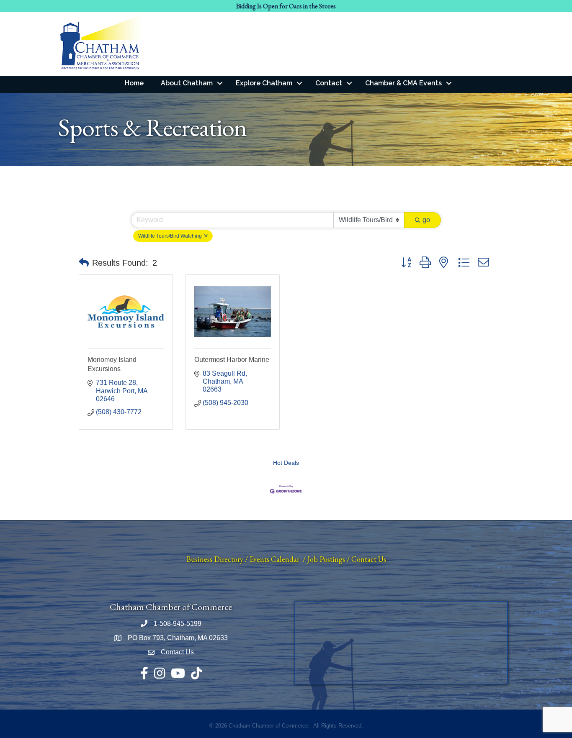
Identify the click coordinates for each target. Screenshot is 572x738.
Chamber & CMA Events (403, 83)
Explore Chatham (264, 83)
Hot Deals (286, 463)
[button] (84, 262)
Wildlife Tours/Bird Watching (170, 236)
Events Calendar (274, 559)
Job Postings (326, 559)
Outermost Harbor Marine (231, 359)
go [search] (426, 219)
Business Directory (214, 559)
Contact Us (368, 559)
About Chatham (187, 83)
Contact (328, 83)
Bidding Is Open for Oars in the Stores (286, 6)
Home (134, 83)
